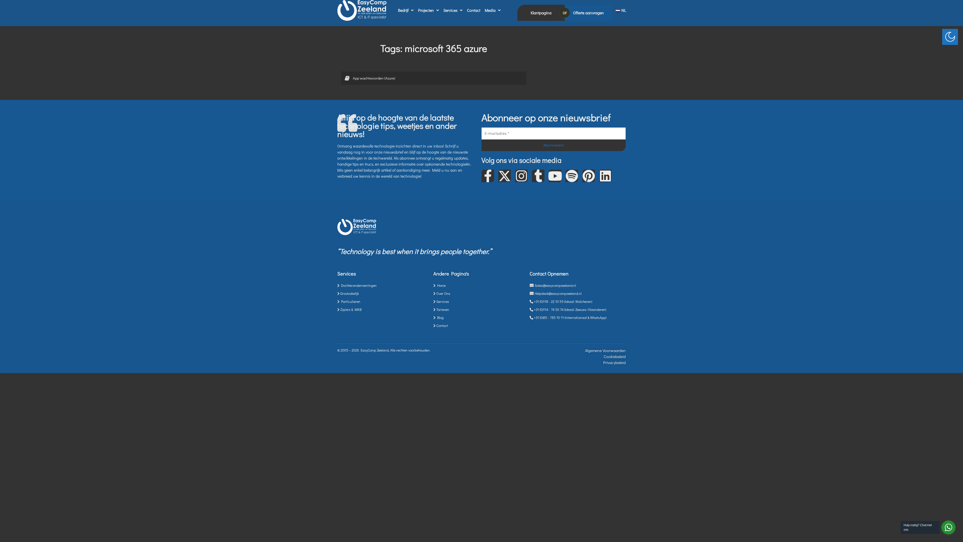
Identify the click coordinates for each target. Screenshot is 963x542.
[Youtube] (555, 176)
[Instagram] (521, 176)
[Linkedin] (605, 176)
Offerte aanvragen (588, 12)
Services (450, 10)
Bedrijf (403, 10)
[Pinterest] (588, 176)
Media (490, 10)
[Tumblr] (538, 176)
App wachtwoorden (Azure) (374, 78)
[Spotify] (572, 176)
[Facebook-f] (488, 176)
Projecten (426, 10)
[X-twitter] (504, 176)
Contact (473, 10)
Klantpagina (541, 12)
